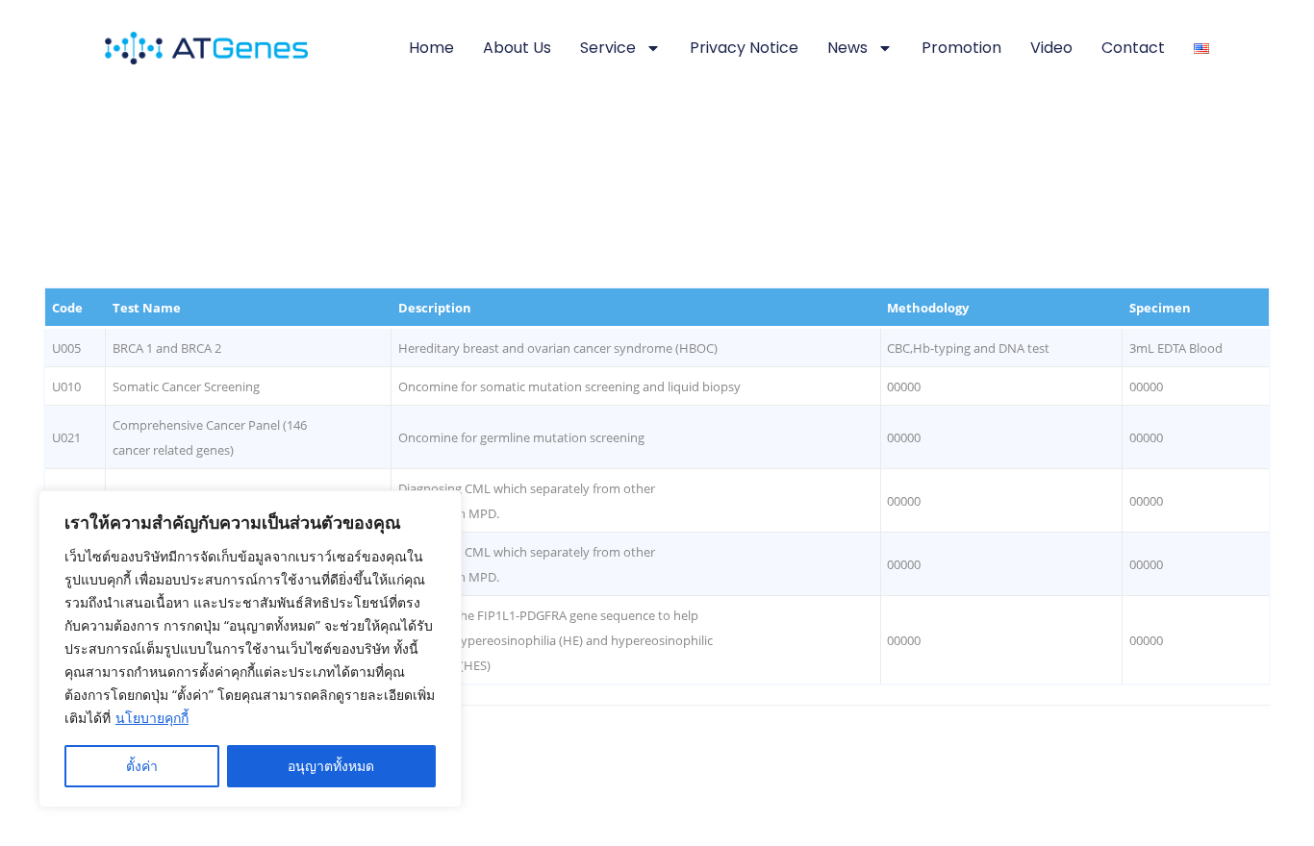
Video (1051, 48)
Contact (1133, 48)
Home (431, 48)
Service (608, 48)
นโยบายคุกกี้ (152, 718)
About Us (517, 48)
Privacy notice (744, 48)
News (847, 48)
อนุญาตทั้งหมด (331, 766)
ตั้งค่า (142, 766)
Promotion (961, 48)
